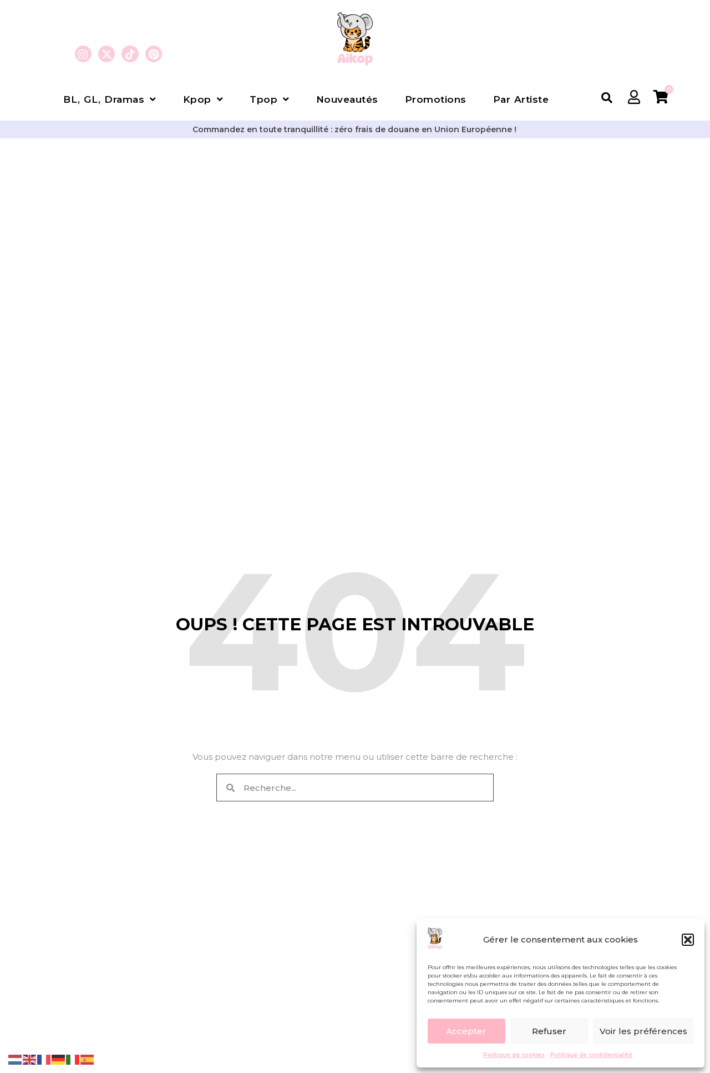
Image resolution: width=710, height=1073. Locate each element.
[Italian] (73, 1059)
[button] (687, 939)
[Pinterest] (153, 54)
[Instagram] (83, 54)
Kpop (197, 99)
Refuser (549, 1031)
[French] (44, 1059)
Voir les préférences (643, 1031)
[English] (30, 1059)
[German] (59, 1059)
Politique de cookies (514, 1055)
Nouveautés (347, 99)
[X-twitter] (106, 54)
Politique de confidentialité (591, 1055)
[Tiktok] (129, 54)
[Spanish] (87, 1059)
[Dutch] (15, 1059)
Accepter (466, 1031)
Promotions (435, 99)
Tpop (263, 99)
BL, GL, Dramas (103, 99)
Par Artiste (521, 99)
